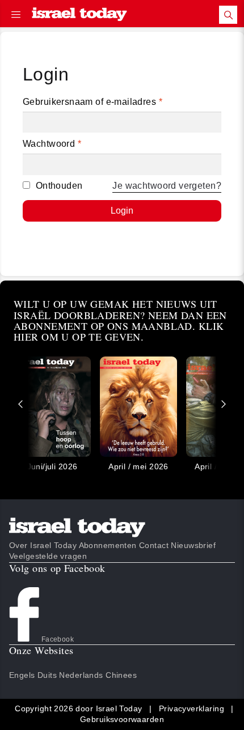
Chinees (121, 675)
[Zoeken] (228, 14)
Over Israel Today (43, 545)
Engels (22, 675)
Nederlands (81, 675)
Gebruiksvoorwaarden (122, 719)
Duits (47, 675)
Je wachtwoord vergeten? (166, 185)
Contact (154, 545)
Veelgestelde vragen (48, 556)
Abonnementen (108, 545)
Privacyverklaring (191, 708)
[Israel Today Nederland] (79, 15)
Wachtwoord (52, 143)
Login (122, 210)
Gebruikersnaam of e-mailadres (92, 102)
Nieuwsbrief (193, 545)
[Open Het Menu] (16, 15)
